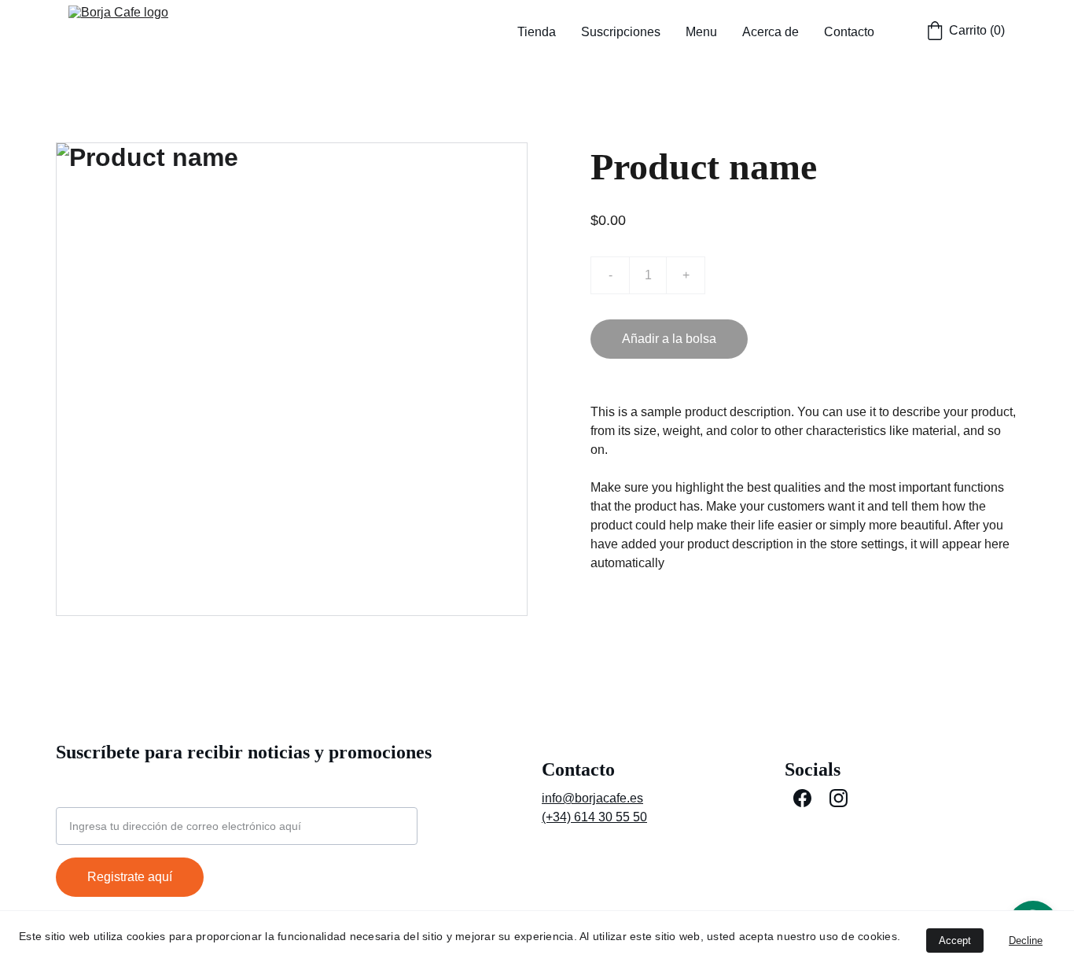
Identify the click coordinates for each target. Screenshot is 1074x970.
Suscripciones (620, 32)
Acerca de (770, 32)
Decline (1026, 940)
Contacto (849, 32)
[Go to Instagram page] (838, 798)
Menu (701, 32)
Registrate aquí (129, 876)
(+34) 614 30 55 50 (594, 817)
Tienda (536, 32)
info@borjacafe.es (592, 798)
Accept (955, 940)
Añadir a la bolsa (669, 338)
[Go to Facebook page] (802, 798)
